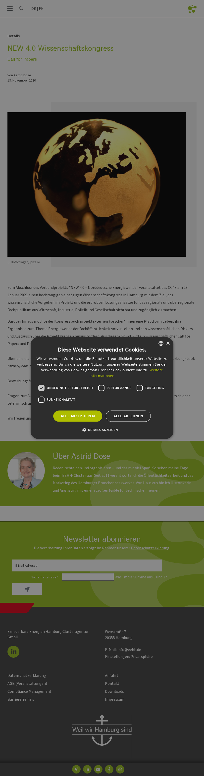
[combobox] (160, 343)
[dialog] (102, 388)
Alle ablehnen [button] (128, 416)
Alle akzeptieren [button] (78, 416)
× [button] (168, 343)
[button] (102, 429)
